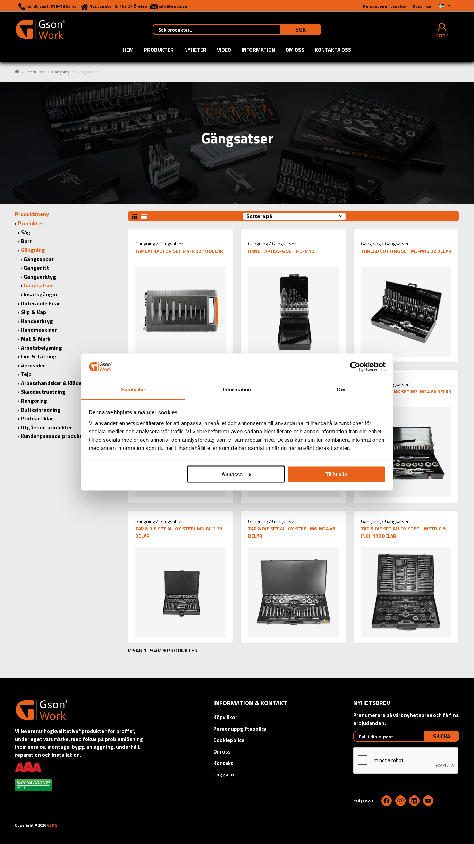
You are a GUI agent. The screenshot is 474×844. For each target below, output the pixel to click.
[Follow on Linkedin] (414, 801)
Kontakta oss (333, 50)
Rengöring (34, 401)
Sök (301, 29)
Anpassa (232, 474)
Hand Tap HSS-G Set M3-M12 (281, 250)
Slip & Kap (33, 312)
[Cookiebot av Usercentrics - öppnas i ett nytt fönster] (355, 366)
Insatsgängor (41, 294)
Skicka (441, 736)
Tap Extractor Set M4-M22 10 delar (179, 250)
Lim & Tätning (39, 356)
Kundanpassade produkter (54, 436)
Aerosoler (33, 365)
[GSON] (40, 29)
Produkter (159, 50)
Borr (26, 241)
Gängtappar (39, 259)
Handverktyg (37, 321)
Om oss (295, 50)
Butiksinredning (41, 410)
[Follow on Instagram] (400, 801)
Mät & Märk (35, 338)
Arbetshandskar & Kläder (52, 383)
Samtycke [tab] (133, 389)
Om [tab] (341, 389)
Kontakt (223, 763)
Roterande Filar (40, 303)
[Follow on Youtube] (428, 801)
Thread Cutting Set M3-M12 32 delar (406, 250)
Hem (128, 50)
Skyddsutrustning (43, 392)
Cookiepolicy (228, 740)
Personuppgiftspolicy (239, 729)
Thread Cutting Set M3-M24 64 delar (406, 391)
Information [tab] (237, 389)
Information (258, 50)
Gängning (60, 72)
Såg (26, 232)
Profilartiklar (37, 418)
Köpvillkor (225, 717)
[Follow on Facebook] (386, 801)
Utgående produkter (46, 427)
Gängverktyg (40, 276)
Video (224, 50)
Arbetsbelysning (41, 347)
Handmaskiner (39, 329)
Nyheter (195, 50)
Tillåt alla (336, 474)
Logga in (223, 774)
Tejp (26, 374)
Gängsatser (38, 285)
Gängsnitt (36, 267)
